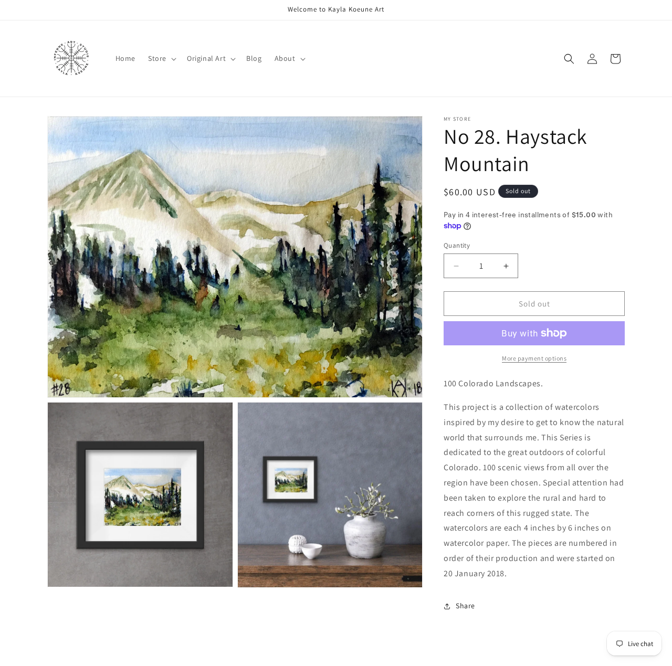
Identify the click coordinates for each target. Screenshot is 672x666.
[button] (161, 58)
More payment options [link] (534, 358)
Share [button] (465, 605)
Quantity (457, 245)
